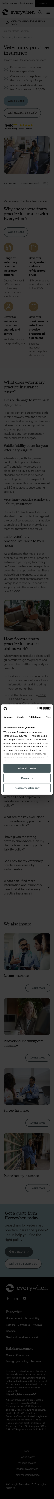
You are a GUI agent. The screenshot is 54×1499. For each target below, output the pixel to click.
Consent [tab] (7, 717)
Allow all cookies (27, 768)
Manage (25, 778)
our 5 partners (20, 732)
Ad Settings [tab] (35, 717)
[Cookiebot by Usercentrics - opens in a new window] (38, 709)
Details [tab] (20, 717)
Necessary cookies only (27, 787)
